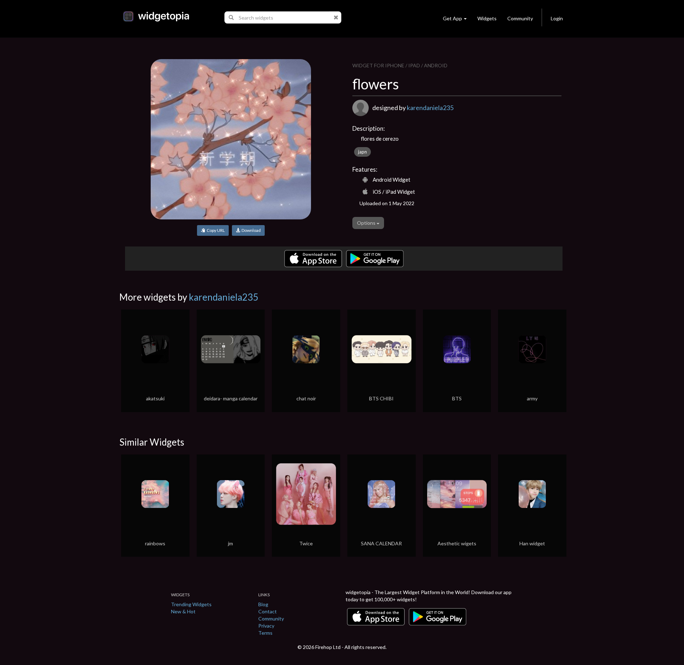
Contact (267, 611)
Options (367, 223)
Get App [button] (452, 18)
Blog (263, 604)
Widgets (487, 18)
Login (557, 18)
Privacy (266, 626)
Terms (265, 633)
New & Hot (183, 611)
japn (362, 152)
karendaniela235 (430, 107)
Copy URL (215, 230)
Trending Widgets (191, 604)
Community (520, 18)
